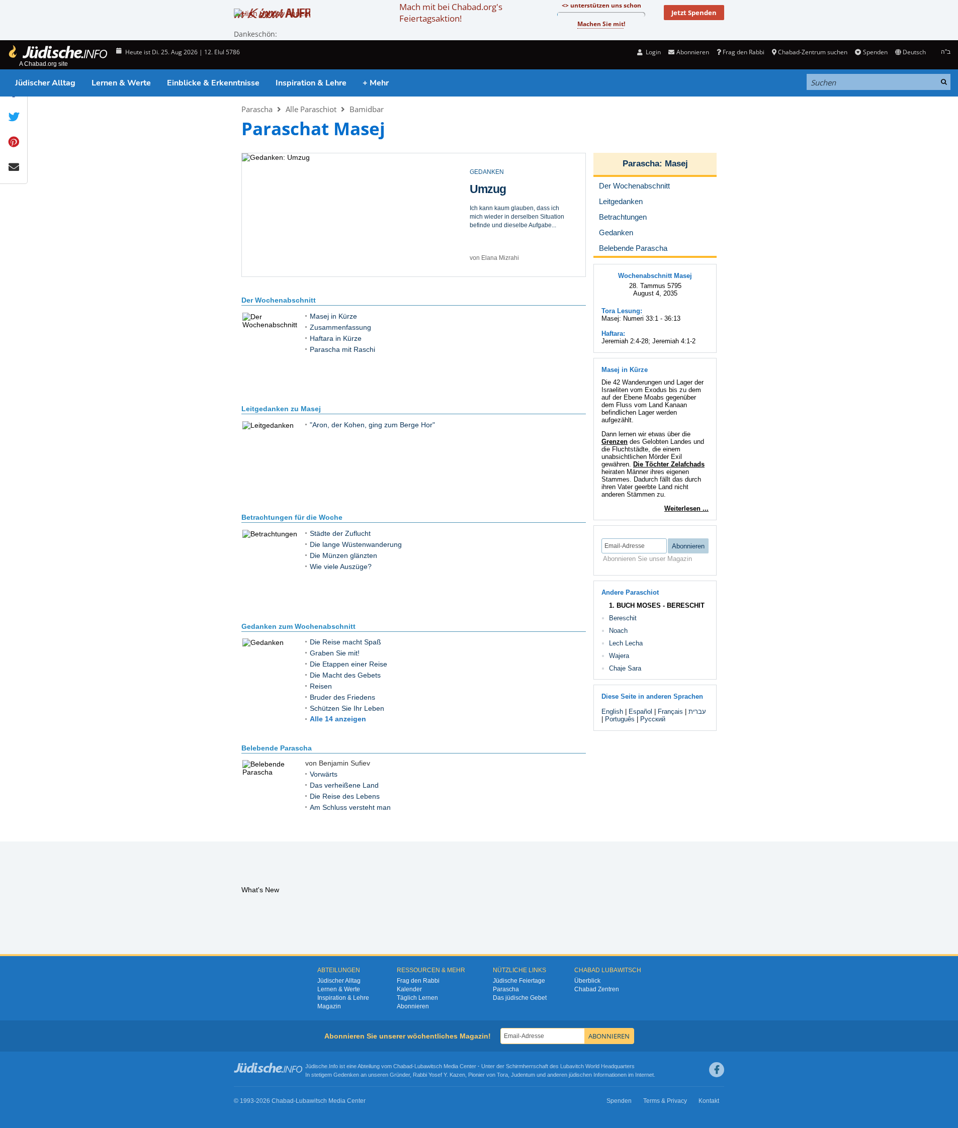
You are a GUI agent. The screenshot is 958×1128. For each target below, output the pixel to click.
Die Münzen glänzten (343, 555)
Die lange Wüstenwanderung (356, 544)
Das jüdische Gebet (520, 997)
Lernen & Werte (121, 82)
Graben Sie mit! (335, 653)
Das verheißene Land (344, 785)
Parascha (257, 109)
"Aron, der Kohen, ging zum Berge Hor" (372, 425)
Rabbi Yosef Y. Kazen (439, 1075)
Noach (618, 630)
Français (670, 711)
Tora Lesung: (621, 311)
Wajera (619, 656)
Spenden (875, 52)
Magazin (329, 1006)
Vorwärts (323, 774)
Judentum (523, 1075)
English (612, 711)
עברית (697, 711)
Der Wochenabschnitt (278, 300)
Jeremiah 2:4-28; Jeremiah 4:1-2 (648, 341)
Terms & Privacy (665, 1100)
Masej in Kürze (333, 316)
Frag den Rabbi (743, 52)
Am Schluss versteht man (350, 807)
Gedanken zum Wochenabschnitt (298, 626)
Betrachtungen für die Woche (291, 517)
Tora (502, 1075)
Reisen (321, 686)
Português (620, 719)
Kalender (409, 989)
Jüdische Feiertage (519, 980)
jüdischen (580, 1075)
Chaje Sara (625, 668)
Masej (676, 163)
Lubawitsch (428, 1066)
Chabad (402, 1066)
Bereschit (623, 618)
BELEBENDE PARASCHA (505, 171)
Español (640, 711)
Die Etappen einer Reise (348, 664)
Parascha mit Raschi (342, 349)
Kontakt (709, 1100)
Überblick (587, 980)
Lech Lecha (626, 643)
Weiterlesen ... (686, 508)
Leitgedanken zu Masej (281, 409)
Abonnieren (413, 1006)
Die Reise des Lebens (504, 195)
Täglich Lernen (417, 997)
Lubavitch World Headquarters (597, 1066)
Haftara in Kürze (336, 338)
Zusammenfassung (340, 327)
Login (652, 52)
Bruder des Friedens (342, 697)
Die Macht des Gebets (345, 675)
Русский (652, 719)
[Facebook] (716, 1069)
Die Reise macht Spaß (345, 642)
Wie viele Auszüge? (341, 566)
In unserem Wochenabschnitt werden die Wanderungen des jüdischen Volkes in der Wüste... (513, 229)
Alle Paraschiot (311, 109)
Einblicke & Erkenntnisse (213, 82)
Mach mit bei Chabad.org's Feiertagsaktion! (450, 12)
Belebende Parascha (276, 748)
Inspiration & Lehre (311, 82)
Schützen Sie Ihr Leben (347, 708)
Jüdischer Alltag (45, 82)
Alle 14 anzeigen (338, 719)
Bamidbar (367, 109)
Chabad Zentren (596, 989)
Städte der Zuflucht (340, 533)
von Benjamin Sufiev (498, 257)
